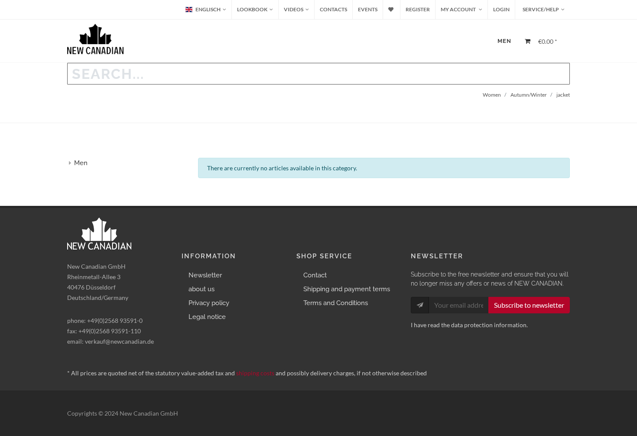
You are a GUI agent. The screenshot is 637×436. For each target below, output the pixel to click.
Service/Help (540, 9)
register (418, 9)
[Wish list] (391, 9)
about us (201, 289)
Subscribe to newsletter (529, 305)
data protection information (488, 325)
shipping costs (255, 373)
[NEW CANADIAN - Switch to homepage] (95, 39)
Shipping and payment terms (346, 289)
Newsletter (205, 275)
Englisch (208, 9)
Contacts (333, 9)
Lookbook (252, 9)
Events (367, 9)
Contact (315, 275)
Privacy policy (208, 303)
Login (501, 9)
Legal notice (207, 317)
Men (504, 41)
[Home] (483, 36)
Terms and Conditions (335, 303)
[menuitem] (254, 9)
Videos (293, 9)
